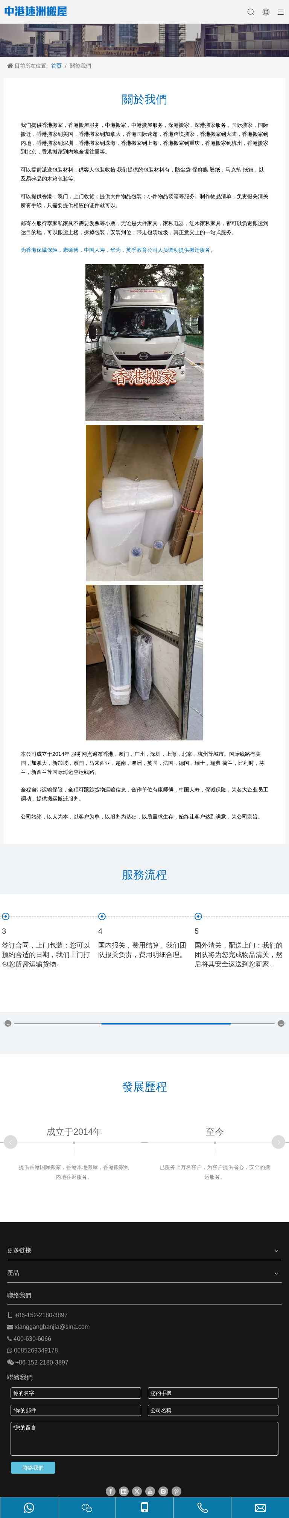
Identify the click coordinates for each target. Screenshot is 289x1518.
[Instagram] (163, 1491)
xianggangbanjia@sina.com (52, 1327)
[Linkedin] (124, 1491)
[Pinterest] (176, 1491)
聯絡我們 (33, 1468)
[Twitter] (137, 1491)
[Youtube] (150, 1491)
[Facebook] (111, 1491)
